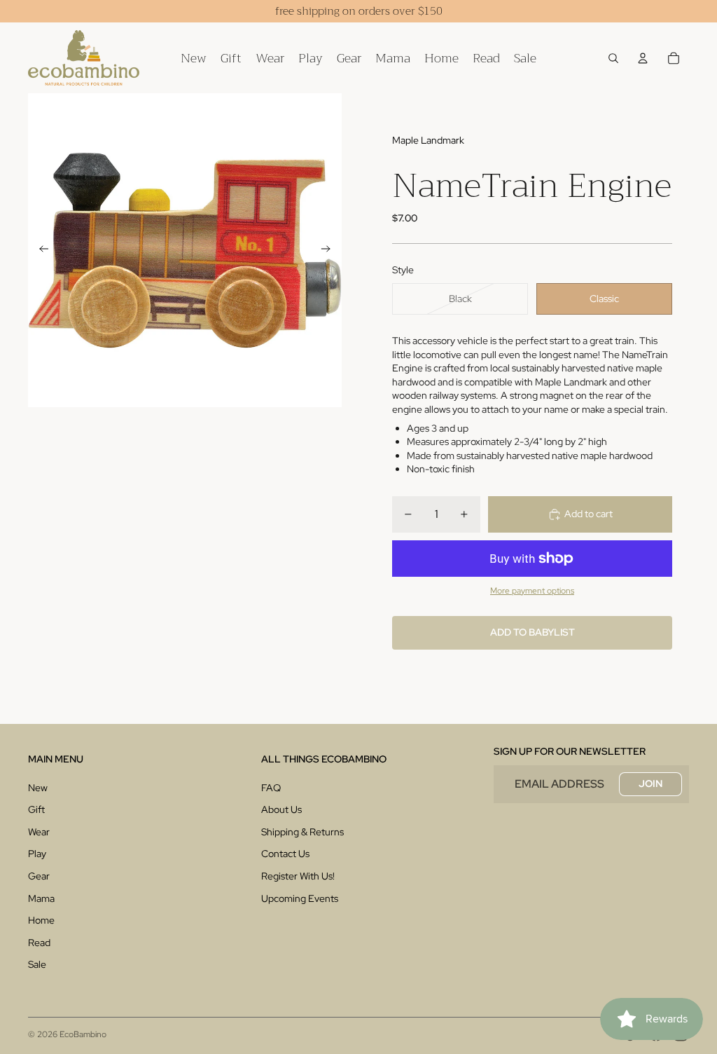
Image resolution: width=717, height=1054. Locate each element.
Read (39, 942)
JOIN (650, 783)
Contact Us (285, 853)
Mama (41, 898)
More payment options (532, 590)
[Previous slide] (39, 250)
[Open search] (613, 58)
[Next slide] (330, 250)
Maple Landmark (428, 140)
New (38, 787)
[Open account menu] (642, 58)
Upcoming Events (299, 898)
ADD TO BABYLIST (532, 632)
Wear (39, 832)
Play (37, 853)
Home (41, 920)
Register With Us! (298, 876)
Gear (39, 876)
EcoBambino (83, 1034)
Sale (37, 964)
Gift (36, 809)
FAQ (271, 787)
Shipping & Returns (302, 832)
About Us (281, 809)
